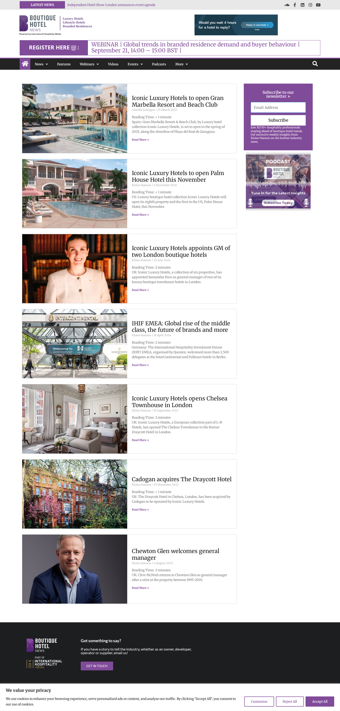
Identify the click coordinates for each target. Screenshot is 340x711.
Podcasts (159, 64)
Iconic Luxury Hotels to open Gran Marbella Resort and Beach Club (178, 101)
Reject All (290, 701)
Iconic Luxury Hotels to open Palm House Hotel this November (178, 176)
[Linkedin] (302, 5)
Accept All (320, 701)
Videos (113, 64)
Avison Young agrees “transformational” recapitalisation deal (114, 5)
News (39, 64)
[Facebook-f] (295, 5)
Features (64, 64)
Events (133, 64)
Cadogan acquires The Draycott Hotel (182, 479)
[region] (170, 697)
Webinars (87, 64)
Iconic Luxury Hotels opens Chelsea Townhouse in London (179, 402)
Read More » (140, 139)
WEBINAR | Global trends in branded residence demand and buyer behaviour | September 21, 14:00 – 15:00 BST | (195, 47)
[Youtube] (318, 5)
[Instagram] (310, 5)
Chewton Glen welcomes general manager (175, 554)
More (179, 64)
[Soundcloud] (287, 5)
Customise (259, 701)
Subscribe (278, 120)
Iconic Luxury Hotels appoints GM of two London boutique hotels (181, 251)
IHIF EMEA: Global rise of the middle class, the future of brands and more (181, 327)
